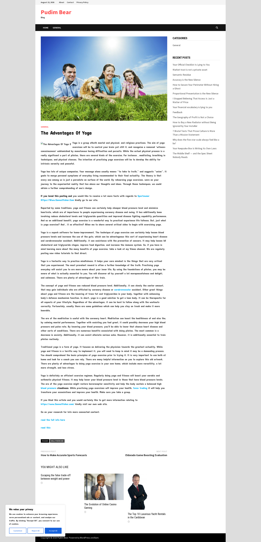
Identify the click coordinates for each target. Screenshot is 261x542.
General (57, 27)
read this (45, 427)
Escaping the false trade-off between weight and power (56, 477)
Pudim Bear (56, 12)
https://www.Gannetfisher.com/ (57, 404)
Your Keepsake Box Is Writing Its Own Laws (195, 148)
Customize (17, 530)
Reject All (35, 530)
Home (45, 27)
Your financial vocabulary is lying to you (192, 107)
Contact (70, 2)
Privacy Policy (82, 2)
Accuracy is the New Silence (187, 79)
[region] (35, 521)
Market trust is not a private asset (190, 69)
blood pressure (48, 387)
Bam (96, 537)
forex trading (140, 387)
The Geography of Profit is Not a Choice (193, 117)
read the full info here (53, 419)
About (61, 2)
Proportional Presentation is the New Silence (195, 93)
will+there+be (57, 441)
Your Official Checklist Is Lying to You (191, 64)
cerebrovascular (122, 289)
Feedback (177, 112)
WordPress (85, 537)
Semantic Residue (182, 74)
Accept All (53, 530)
